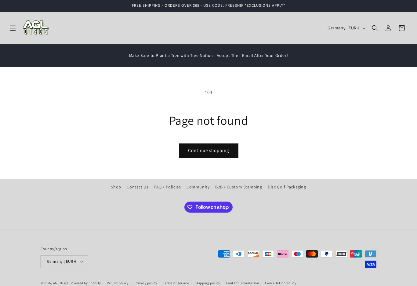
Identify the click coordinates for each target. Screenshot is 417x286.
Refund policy (118, 283)
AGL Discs (61, 283)
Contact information (242, 283)
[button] (13, 28)
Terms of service (176, 283)
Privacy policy (146, 283)
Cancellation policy (280, 283)
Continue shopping (208, 150)
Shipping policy (207, 283)
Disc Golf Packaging (287, 187)
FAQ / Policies (167, 187)
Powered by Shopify (85, 283)
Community (198, 187)
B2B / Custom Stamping (238, 187)
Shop (116, 187)
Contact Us (137, 187)
